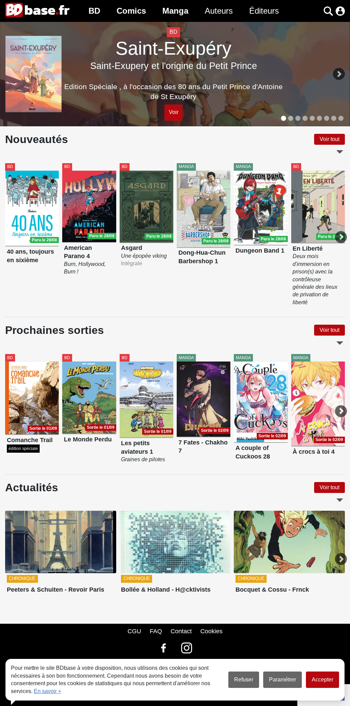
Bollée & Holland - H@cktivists (166, 589)
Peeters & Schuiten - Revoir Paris (55, 589)
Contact (181, 631)
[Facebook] (163, 648)
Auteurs (219, 10)
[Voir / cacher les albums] (340, 152)
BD (94, 10)
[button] (316, 11)
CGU (134, 631)
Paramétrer (282, 679)
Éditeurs (264, 10)
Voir (173, 112)
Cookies (211, 631)
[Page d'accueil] (37, 11)
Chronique (22, 578)
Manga (175, 10)
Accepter (322, 679)
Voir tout (329, 139)
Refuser (243, 679)
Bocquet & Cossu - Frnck (272, 589)
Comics (131, 10)
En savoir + (47, 691)
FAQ (156, 631)
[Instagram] (186, 648)
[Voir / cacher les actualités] (340, 500)
